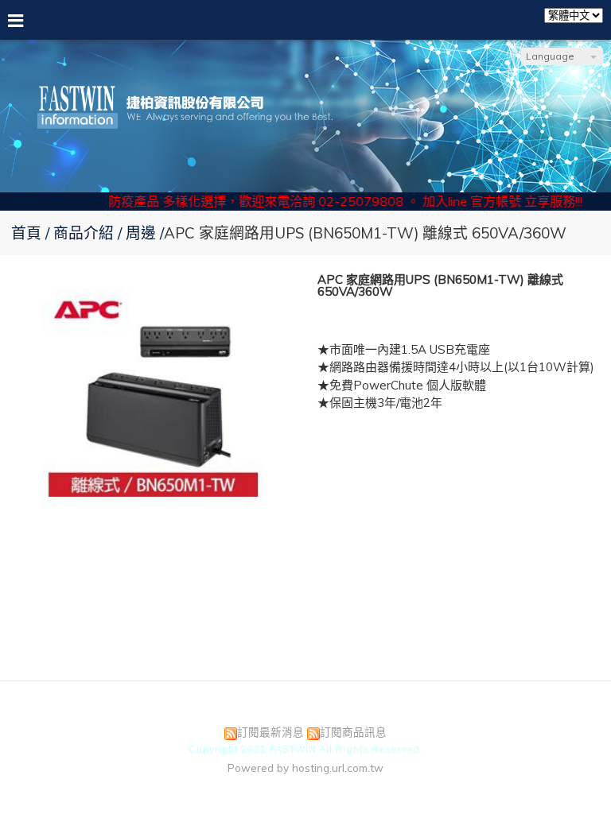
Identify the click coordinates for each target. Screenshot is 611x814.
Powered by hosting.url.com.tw (305, 767)
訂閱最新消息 (270, 731)
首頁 (26, 232)
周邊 (141, 232)
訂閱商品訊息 (353, 731)
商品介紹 (85, 232)
